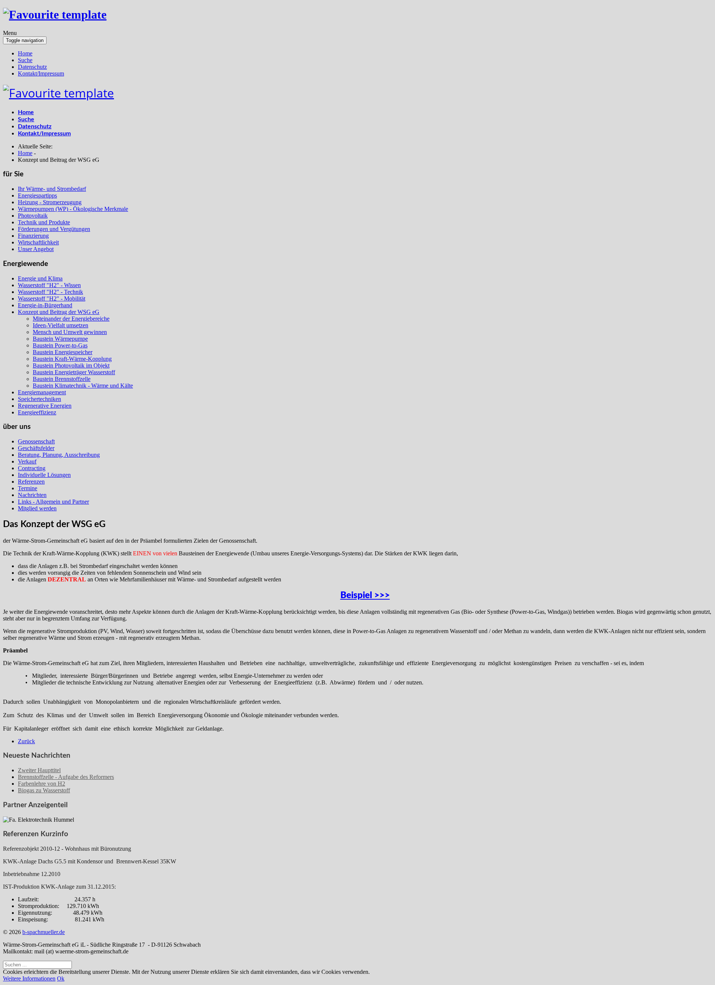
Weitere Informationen (29, 978)
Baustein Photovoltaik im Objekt (71, 365)
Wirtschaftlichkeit (38, 242)
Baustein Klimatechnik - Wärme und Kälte (83, 385)
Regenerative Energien (45, 405)
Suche (25, 60)
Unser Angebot (36, 249)
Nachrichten (32, 495)
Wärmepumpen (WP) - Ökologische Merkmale (73, 209)
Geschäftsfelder (36, 448)
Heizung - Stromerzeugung (50, 202)
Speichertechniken (39, 399)
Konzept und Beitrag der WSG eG (58, 312)
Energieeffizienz (37, 412)
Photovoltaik (33, 215)
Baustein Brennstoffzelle (61, 379)
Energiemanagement (42, 392)
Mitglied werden (37, 508)
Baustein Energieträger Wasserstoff (74, 372)
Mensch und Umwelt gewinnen (70, 332)
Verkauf (27, 461)
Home (25, 53)
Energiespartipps (37, 195)
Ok (60, 978)
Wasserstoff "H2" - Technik (50, 292)
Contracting (31, 468)
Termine (27, 488)
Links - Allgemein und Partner (53, 501)
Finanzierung (33, 235)
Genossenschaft (36, 441)
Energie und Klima (40, 278)
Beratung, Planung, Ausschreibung (59, 455)
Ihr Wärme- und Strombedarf (52, 189)
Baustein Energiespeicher (62, 352)
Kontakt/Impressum (41, 73)
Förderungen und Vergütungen (54, 229)
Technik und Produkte (44, 222)
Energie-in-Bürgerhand (45, 305)
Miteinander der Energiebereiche (71, 318)
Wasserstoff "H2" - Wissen (49, 285)
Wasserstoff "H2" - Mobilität (51, 298)
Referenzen (31, 481)
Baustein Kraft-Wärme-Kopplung (72, 359)
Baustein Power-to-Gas (60, 345)
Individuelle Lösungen (44, 475)
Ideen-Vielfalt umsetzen (60, 325)
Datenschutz (32, 67)
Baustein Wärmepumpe (60, 339)
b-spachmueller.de (43, 932)
